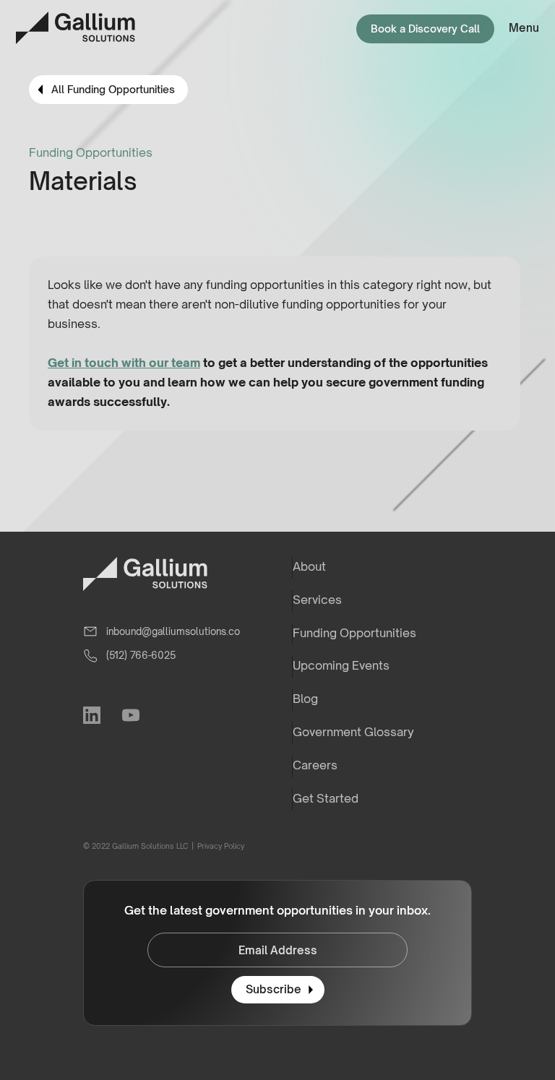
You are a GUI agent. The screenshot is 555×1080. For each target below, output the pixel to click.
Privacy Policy (220, 846)
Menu (524, 28)
